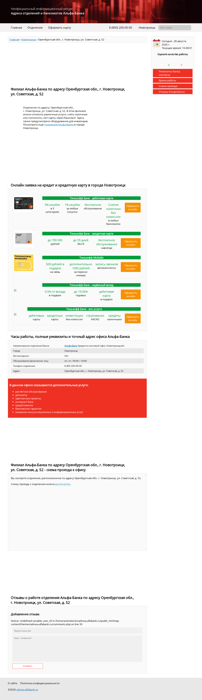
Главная (16, 27)
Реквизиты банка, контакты (169, 73)
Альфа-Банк (70, 345)
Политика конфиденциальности (40, 683)
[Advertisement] (77, 63)
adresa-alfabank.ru (27, 689)
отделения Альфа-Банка (58, 124)
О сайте (12, 683)
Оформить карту (59, 27)
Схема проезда (168, 86)
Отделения (35, 27)
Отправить (27, 666)
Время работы (167, 80)
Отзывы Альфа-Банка (172, 91)
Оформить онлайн (132, 207)
